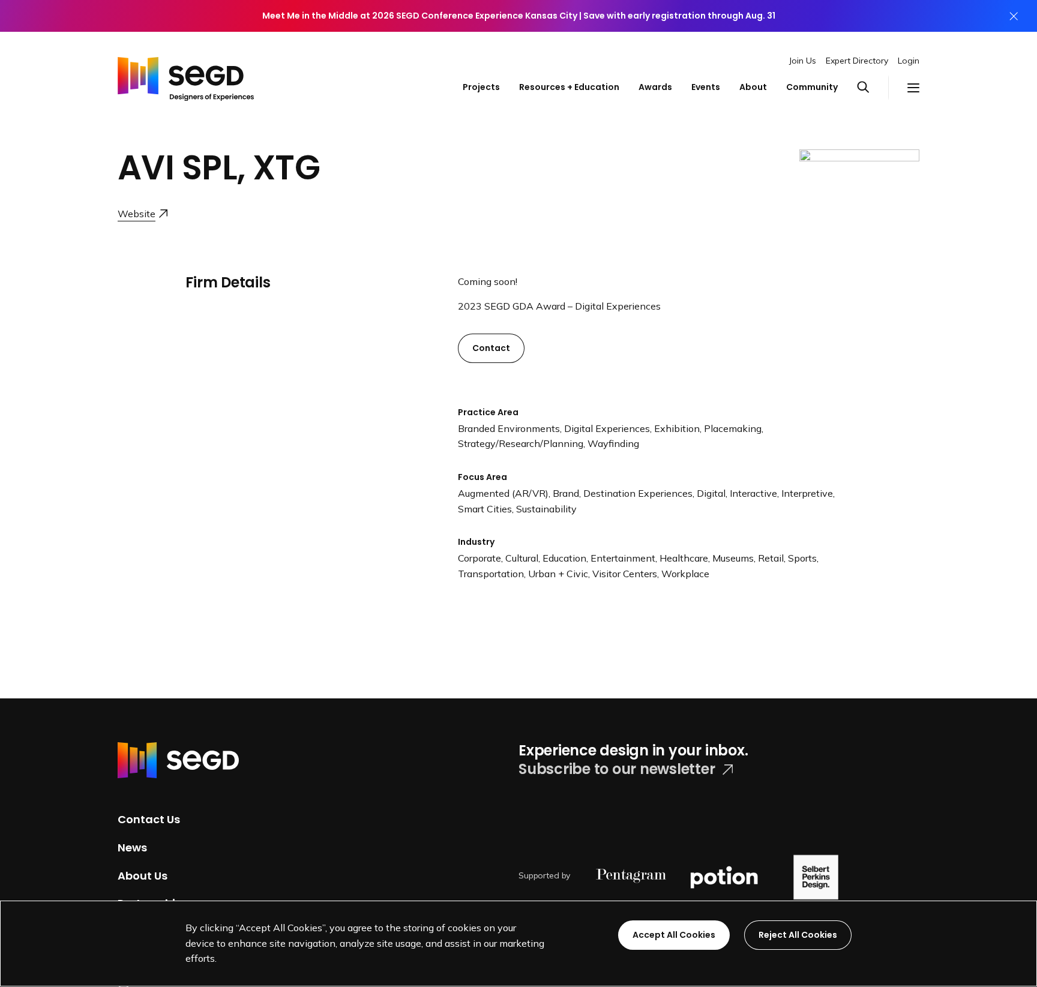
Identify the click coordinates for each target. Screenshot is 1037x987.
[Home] (186, 76)
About (753, 87)
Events (705, 87)
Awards (655, 87)
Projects (481, 87)
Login (908, 60)
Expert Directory (857, 60)
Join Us (802, 60)
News (132, 847)
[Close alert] (1013, 16)
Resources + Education (569, 87)
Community (812, 87)
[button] (872, 87)
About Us (142, 875)
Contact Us (149, 819)
